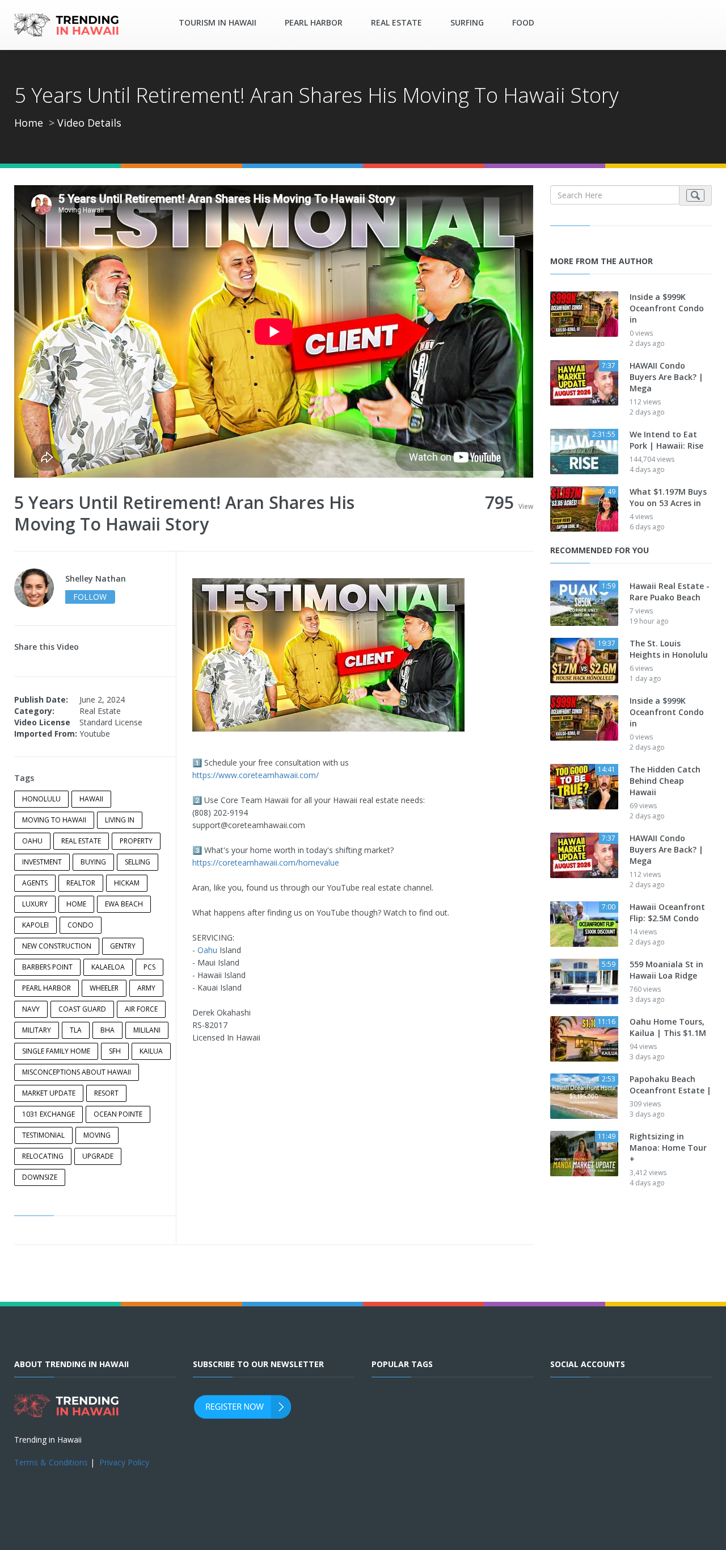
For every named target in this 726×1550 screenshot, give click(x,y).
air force (141, 1009)
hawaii (91, 799)
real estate (81, 841)
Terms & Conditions (51, 1462)
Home (28, 122)
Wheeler (104, 988)
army (146, 988)
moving (97, 1135)
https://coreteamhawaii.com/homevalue (265, 862)
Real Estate (396, 22)
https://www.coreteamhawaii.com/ (255, 775)
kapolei (35, 925)
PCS (149, 967)
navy (31, 1009)
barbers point (47, 967)
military (36, 1030)
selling (137, 862)
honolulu (41, 799)
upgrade (97, 1156)
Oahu (207, 950)
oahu (32, 841)
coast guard (82, 1009)
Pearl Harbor (314, 22)
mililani (147, 1030)
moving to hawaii (54, 820)
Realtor (80, 883)
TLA (76, 1030)
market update (48, 1093)
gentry (123, 946)
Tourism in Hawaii (217, 22)
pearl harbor (46, 988)
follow (90, 596)
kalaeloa (108, 967)
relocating (43, 1156)
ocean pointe (118, 1114)
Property (136, 841)
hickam (127, 883)
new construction (56, 946)
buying (93, 862)
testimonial (43, 1135)
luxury (35, 904)
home (76, 904)
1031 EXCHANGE (48, 1114)
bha (107, 1030)
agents (35, 883)
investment (42, 862)
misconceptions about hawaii (76, 1072)
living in (119, 820)
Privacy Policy (124, 1462)
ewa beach (124, 904)
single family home (56, 1051)
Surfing (467, 22)
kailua (151, 1051)
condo (80, 925)
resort (106, 1093)
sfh (115, 1051)
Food (523, 22)
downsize (39, 1177)
